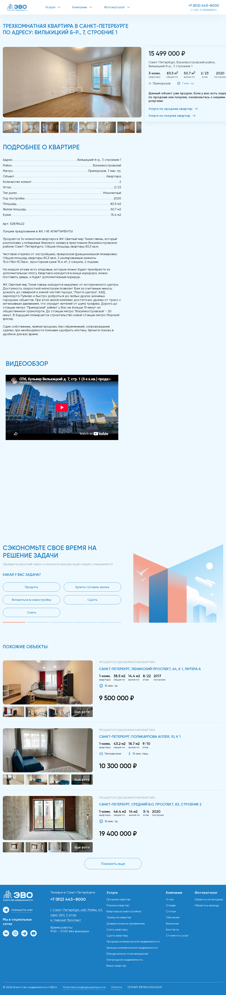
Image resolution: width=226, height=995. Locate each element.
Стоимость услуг (177, 935)
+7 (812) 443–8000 (203, 5)
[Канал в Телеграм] (24, 933)
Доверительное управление (125, 923)
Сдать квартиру (117, 935)
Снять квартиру (117, 929)
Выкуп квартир (116, 965)
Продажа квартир (118, 899)
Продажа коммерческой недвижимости (133, 941)
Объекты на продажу (209, 899)
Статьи (171, 911)
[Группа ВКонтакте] (6, 933)
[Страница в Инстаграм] (15, 933)
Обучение (173, 917)
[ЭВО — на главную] (26, 7)
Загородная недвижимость (124, 959)
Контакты (172, 929)
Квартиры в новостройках (123, 911)
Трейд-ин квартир (118, 917)
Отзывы (171, 905)
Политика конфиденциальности (84, 987)
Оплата (116, 987)
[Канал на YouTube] (33, 933)
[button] (72, 82)
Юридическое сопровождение (127, 953)
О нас (170, 899)
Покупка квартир (117, 905)
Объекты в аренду (207, 905)
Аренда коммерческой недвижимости (132, 947)
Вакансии (172, 923)
